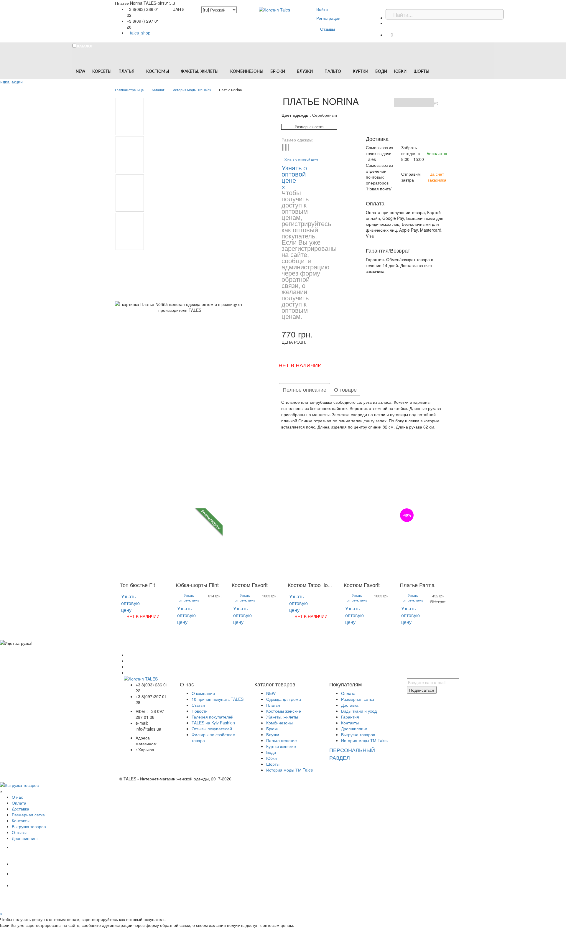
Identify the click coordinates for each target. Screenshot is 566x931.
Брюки (272, 728)
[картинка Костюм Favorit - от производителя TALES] (255, 543)
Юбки (271, 758)
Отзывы (327, 29)
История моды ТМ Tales (289, 770)
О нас (17, 797)
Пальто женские (281, 740)
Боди (271, 752)
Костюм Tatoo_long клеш (318, 585)
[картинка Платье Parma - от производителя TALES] (423, 543)
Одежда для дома (283, 699)
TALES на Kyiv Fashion (213, 723)
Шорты (272, 764)
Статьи (198, 705)
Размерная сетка (309, 126)
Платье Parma (417, 585)
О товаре (345, 389)
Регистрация (328, 18)
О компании (203, 693)
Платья (273, 705)
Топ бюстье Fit (137, 585)
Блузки (272, 734)
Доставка (349, 705)
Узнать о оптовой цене (301, 159)
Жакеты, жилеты (282, 717)
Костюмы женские (283, 711)
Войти (322, 9)
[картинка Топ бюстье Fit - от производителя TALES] (143, 543)
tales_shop (140, 33)
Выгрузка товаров (358, 734)
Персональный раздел (352, 753)
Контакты (350, 723)
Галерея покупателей (212, 717)
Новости (200, 711)
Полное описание (304, 389)
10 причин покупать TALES (217, 699)
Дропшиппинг (354, 728)
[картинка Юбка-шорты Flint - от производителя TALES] (199, 543)
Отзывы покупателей (212, 728)
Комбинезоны (279, 723)
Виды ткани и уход (359, 711)
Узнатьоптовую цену (130, 603)
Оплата (348, 693)
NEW (271, 693)
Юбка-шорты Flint (197, 585)
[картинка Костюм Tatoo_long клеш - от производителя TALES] (311, 543)
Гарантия (350, 717)
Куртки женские (281, 746)
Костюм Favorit (250, 585)
